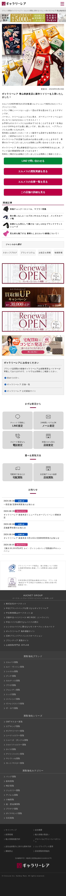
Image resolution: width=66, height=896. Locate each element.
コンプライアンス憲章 (44, 846)
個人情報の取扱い (42, 834)
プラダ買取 (11, 685)
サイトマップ (11, 830)
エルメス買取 (12, 662)
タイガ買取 (11, 749)
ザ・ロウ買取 (12, 708)
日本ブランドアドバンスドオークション (24, 636)
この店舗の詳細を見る (33, 192)
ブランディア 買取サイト (17, 640)
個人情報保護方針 (13, 839)
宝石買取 (10, 818)
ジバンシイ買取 (13, 699)
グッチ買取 (11, 676)
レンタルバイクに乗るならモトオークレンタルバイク (30, 627)
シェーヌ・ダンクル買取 (17, 740)
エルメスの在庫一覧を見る (33, 181)
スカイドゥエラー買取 (16, 745)
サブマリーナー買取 (15, 731)
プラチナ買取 (12, 809)
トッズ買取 (11, 694)
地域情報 (58, 253)
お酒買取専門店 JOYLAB (17, 645)
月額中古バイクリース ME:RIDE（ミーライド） (28, 617)
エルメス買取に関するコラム (34, 10)
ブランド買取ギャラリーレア (12, 10)
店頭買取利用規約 (42, 851)
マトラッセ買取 (13, 758)
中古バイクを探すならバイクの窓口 (22, 622)
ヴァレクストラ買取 (15, 704)
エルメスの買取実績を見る (33, 171)
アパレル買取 (12, 795)
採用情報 (9, 834)
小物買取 (10, 800)
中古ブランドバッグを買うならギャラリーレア (27, 608)
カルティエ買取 (13, 681)
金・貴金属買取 (13, 804)
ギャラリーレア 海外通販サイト (20, 631)
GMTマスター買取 (14, 722)
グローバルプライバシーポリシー (48, 840)
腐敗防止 (9, 851)
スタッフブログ (10, 253)
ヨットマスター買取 (15, 763)
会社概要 (38, 830)
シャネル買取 (12, 671)
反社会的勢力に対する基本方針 (18, 846)
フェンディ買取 (13, 690)
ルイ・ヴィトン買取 (15, 667)
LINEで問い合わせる (33, 161)
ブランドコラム (28, 253)
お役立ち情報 (45, 253)
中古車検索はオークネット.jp (19, 613)
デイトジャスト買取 (15, 754)
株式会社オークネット (16, 604)
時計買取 (10, 786)
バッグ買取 (11, 777)
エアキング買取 (13, 726)
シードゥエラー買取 (15, 735)
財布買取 (10, 781)
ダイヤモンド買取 (14, 813)
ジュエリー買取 (13, 790)
